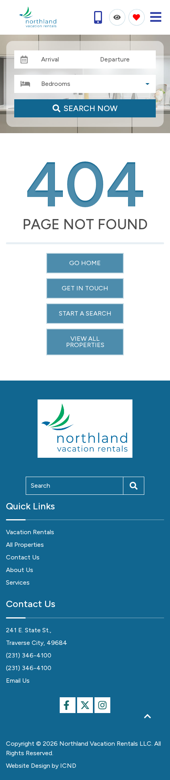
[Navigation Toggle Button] (156, 17)
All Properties (25, 544)
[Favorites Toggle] (136, 17)
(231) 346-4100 (28, 655)
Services (18, 582)
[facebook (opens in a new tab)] (68, 705)
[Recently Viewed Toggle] (117, 17)
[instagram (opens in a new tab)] (102, 705)
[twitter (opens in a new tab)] (85, 705)
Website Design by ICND (41, 765)
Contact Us (23, 557)
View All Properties (85, 342)
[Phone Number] (98, 17)
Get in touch (85, 288)
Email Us (18, 680)
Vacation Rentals (30, 532)
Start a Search (85, 313)
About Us (19, 570)
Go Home (85, 263)
